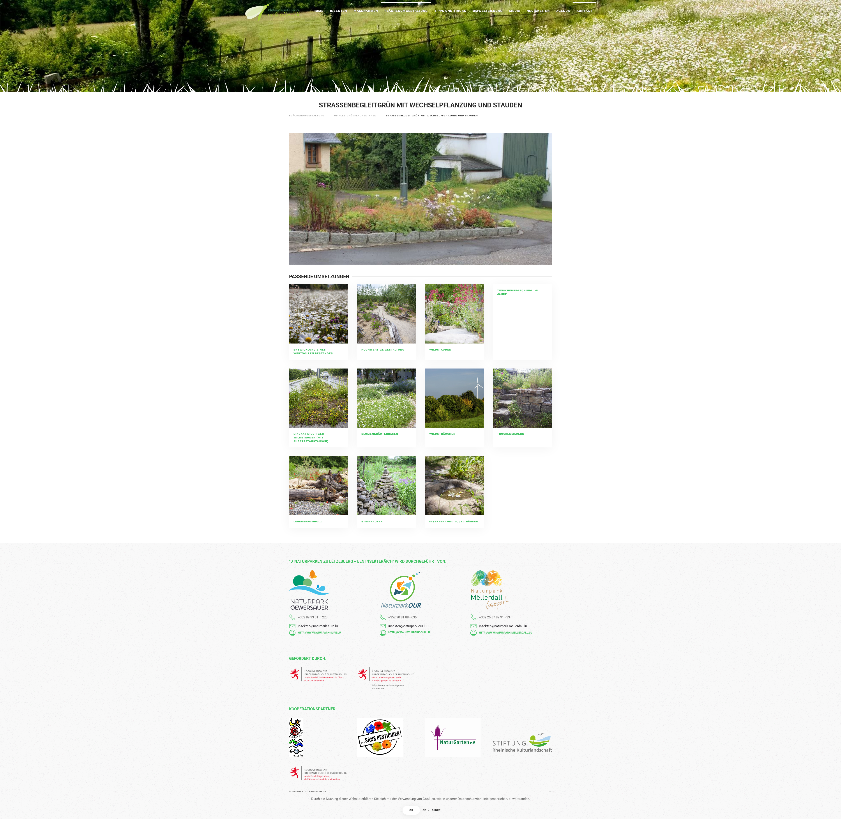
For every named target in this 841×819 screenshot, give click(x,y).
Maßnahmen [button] (366, 10)
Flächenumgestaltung (406, 10)
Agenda (563, 10)
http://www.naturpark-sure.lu (319, 632)
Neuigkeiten (538, 10)
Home (318, 10)
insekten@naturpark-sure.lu (318, 626)
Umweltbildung (488, 10)
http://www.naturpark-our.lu (409, 632)
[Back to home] (272, 10)
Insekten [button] (338, 10)
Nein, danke (432, 810)
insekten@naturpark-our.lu (407, 626)
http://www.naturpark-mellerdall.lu (505, 632)
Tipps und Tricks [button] (450, 10)
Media (514, 10)
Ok (411, 810)
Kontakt (584, 10)
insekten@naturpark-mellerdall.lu (503, 626)
